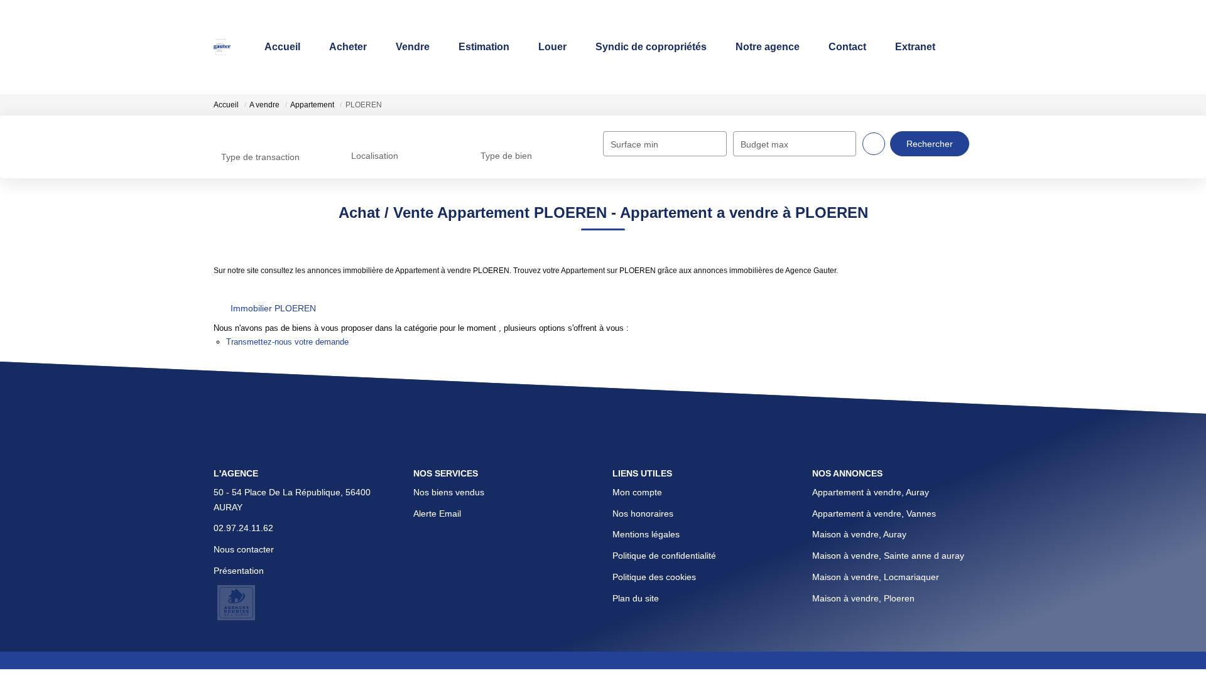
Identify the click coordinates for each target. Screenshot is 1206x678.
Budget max (764, 144)
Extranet (915, 46)
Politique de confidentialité (664, 556)
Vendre (413, 46)
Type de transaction (260, 157)
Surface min (634, 144)
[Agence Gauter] (222, 47)
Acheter (348, 46)
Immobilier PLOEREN (273, 308)
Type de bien (506, 156)
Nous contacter (244, 549)
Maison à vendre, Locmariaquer (875, 577)
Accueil (282, 46)
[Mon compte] (982, 46)
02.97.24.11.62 (243, 528)
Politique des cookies (654, 577)
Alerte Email (437, 513)
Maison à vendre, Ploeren (863, 598)
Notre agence (768, 46)
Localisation (374, 156)
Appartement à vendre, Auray (870, 492)
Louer (552, 46)
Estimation (484, 46)
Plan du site (635, 598)
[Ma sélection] (966, 46)
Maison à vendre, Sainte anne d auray (888, 556)
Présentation (239, 571)
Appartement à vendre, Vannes (874, 513)
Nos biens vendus (448, 492)
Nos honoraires (642, 513)
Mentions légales (646, 534)
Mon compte (637, 492)
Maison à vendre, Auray (859, 534)
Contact (847, 46)
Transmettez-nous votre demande (287, 342)
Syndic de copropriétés (651, 46)
